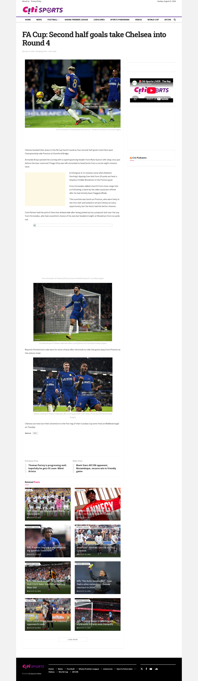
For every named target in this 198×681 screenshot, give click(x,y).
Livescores (99, 19)
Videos (138, 19)
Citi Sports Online (34, 674)
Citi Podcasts (139, 157)
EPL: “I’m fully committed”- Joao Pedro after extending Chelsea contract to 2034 (94, 584)
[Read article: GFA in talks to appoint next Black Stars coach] (48, 504)
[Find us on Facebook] (146, 669)
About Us (25, 1)
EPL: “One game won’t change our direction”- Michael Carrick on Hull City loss (96, 547)
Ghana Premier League (76, 19)
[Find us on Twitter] (141, 669)
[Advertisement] (74, 141)
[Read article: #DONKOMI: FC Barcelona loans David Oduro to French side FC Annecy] (98, 504)
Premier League (32, 527)
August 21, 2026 (84, 628)
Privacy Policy (36, 1)
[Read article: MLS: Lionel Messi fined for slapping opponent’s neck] (48, 614)
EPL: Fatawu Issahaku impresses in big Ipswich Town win (46, 549)
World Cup (153, 19)
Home (28, 19)
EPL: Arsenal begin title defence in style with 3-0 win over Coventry (95, 622)
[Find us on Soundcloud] (156, 669)
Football (53, 19)
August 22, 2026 (34, 518)
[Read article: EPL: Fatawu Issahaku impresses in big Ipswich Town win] (48, 541)
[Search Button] (175, 19)
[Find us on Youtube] (151, 669)
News (39, 19)
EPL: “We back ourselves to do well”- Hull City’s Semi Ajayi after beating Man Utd (46, 584)
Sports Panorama (119, 19)
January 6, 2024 (28, 51)
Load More (73, 639)
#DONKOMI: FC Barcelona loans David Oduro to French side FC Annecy (97, 512)
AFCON (167, 19)
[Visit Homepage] (43, 10)
